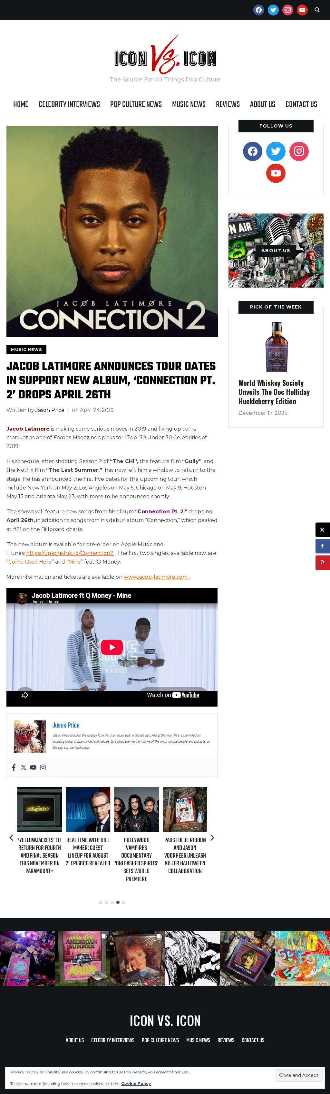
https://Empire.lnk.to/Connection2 (69, 553)
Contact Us (301, 104)
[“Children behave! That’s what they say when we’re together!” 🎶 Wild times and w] (137, 958)
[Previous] (11, 837)
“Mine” (74, 562)
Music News (189, 104)
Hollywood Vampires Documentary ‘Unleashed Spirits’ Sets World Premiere (136, 859)
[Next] (212, 837)
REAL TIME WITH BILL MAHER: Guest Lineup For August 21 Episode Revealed (88, 852)
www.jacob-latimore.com (156, 577)
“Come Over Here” (30, 562)
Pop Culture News (136, 104)
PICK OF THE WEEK (276, 307)
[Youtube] (33, 768)
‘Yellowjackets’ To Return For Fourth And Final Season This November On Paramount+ (39, 856)
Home (20, 104)
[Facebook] (14, 768)
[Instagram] (43, 768)
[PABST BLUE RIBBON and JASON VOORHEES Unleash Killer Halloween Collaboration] (184, 791)
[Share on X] (322, 529)
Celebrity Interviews (69, 104)
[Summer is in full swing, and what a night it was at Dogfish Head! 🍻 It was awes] (82, 958)
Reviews (228, 104)
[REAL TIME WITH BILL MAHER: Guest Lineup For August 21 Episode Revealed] (88, 791)
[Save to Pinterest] (322, 562)
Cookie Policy (136, 1083)
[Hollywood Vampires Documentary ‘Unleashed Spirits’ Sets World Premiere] (136, 791)
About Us (262, 104)
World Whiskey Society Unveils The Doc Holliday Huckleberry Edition (274, 391)
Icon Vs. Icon (165, 1020)
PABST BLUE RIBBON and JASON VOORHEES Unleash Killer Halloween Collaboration (185, 856)
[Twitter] (23, 768)
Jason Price (49, 410)
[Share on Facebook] (322, 546)
